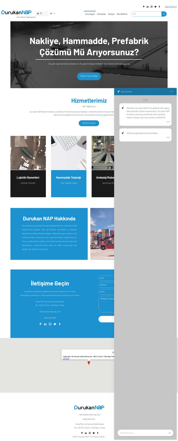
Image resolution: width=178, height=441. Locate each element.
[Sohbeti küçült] (171, 91)
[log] (145, 261)
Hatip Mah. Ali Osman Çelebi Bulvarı (50, 301)
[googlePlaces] (143, 6)
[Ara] (164, 13)
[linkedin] (147, 6)
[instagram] (151, 6)
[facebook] (159, 6)
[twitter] (155, 6)
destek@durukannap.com (50, 311)
